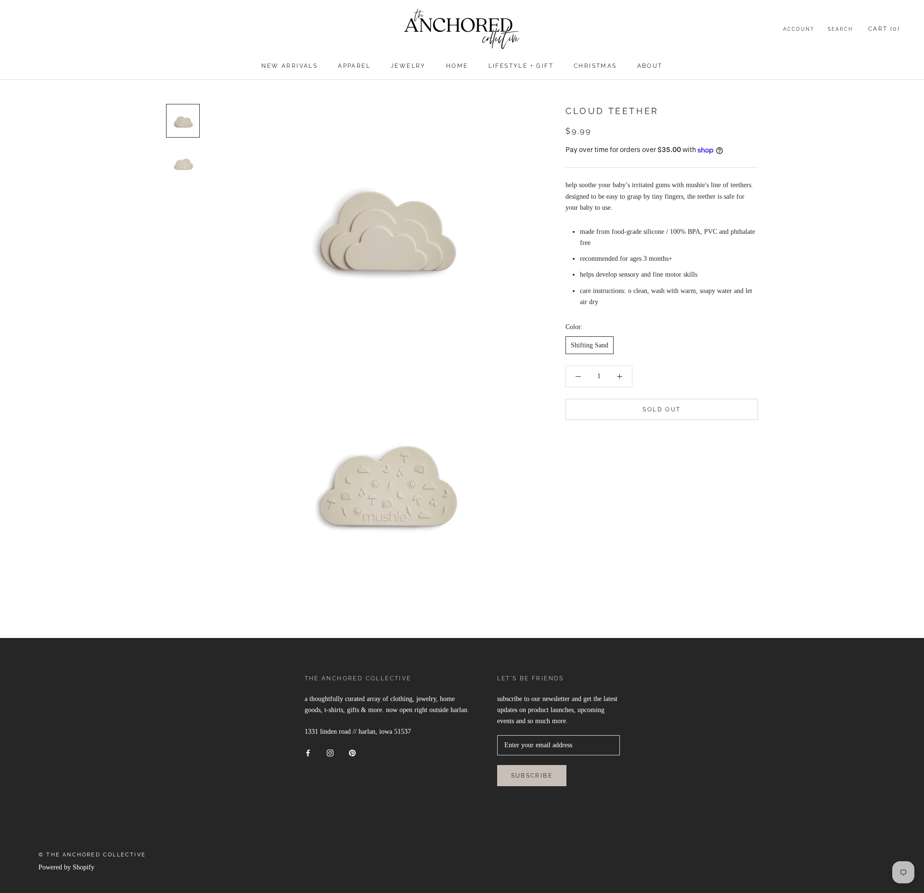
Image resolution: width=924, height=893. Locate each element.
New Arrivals (289, 66)
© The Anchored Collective (92, 855)
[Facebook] (308, 752)
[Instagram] (330, 752)
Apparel (354, 66)
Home (457, 66)
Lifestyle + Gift (520, 66)
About (650, 66)
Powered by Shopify (66, 867)
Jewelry (408, 66)
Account (798, 29)
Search (840, 29)
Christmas (595, 66)
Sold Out (661, 409)
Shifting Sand (589, 345)
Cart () (884, 29)
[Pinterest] (352, 752)
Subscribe (532, 775)
